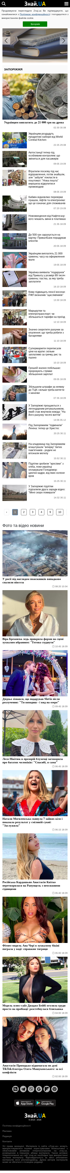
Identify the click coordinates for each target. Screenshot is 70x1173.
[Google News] (39, 1089)
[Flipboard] (46, 1089)
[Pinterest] (54, 1089)
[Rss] (15, 1089)
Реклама (7, 1131)
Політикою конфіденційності (35, 14)
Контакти (7, 1141)
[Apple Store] (24, 1103)
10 (59, 512)
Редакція (7, 1136)
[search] (3, 3)
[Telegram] (23, 1089)
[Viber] (31, 1089)
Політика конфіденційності (16, 1125)
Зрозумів (35, 24)
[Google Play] (45, 1103)
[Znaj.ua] (35, 3)
